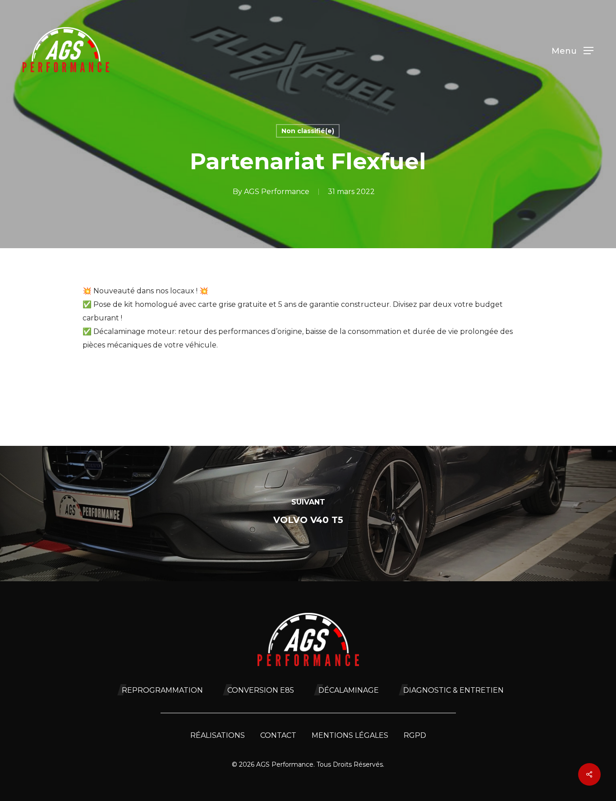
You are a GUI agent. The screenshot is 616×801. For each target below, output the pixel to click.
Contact (278, 735)
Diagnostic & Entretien (453, 690)
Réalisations (217, 735)
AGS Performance (276, 191)
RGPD (415, 735)
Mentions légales (350, 735)
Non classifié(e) (307, 131)
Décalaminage (348, 690)
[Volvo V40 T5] (308, 513)
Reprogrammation (162, 690)
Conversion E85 (260, 690)
